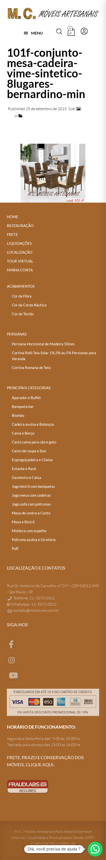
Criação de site (19, 802)
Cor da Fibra (22, 296)
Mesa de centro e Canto (31, 513)
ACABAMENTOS (21, 286)
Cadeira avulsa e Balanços (33, 424)
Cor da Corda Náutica (29, 305)
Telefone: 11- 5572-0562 (34, 598)
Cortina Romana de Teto (31, 367)
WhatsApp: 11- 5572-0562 (33, 604)
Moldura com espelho (29, 530)
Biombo (18, 415)
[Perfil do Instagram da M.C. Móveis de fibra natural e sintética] (11, 659)
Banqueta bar (23, 406)
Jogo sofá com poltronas (31, 504)
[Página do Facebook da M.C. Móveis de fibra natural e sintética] (11, 643)
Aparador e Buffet (26, 397)
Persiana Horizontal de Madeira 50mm (43, 344)
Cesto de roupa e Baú (29, 451)
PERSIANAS (17, 334)
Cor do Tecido (23, 314)
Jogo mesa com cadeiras (31, 495)
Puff (15, 548)
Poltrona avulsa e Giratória (34, 539)
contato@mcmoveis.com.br (36, 610)
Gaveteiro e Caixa (26, 477)
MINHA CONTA (20, 270)
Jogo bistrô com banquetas (33, 486)
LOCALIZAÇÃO (19, 252)
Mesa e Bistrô (23, 522)
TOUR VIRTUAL (20, 261)
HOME (12, 216)
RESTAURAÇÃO (20, 225)
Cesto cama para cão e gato (34, 442)
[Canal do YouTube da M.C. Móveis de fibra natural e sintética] (13, 675)
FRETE (12, 234)
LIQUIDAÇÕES (19, 243)
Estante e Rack (24, 468)
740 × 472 (89, 108)
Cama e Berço (23, 433)
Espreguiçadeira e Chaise (32, 459)
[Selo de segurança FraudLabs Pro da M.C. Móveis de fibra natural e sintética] (27, 786)
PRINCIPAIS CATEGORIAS (29, 388)
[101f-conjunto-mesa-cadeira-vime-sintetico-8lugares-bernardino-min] (53, 172)
